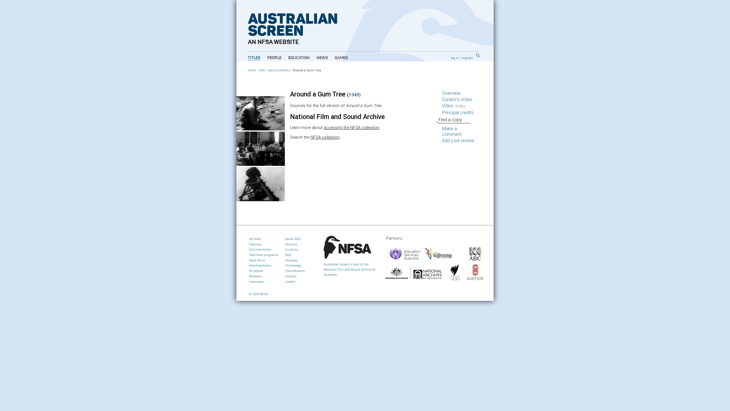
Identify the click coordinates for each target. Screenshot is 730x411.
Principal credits (458, 112)
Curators (291, 249)
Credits (290, 282)
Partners (291, 244)
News (322, 58)
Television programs (263, 255)
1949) (355, 95)
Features (255, 244)
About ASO (293, 239)
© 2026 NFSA (258, 294)
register (467, 58)
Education (299, 58)
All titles (255, 239)
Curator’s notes (457, 99)
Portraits (255, 276)
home (252, 70)
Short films (257, 260)
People (274, 58)
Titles (254, 58)
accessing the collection (351, 127)
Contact (291, 276)
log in (455, 58)
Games (341, 58)
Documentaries (260, 249)
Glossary (291, 260)
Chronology (293, 265)
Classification (295, 271)
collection (325, 137)
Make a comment (452, 131)
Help (288, 255)
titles (262, 70)
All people (256, 271)
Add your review (458, 140)
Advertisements (260, 265)
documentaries (279, 70)
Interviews (256, 282)
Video (453, 105)
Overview (451, 93)
